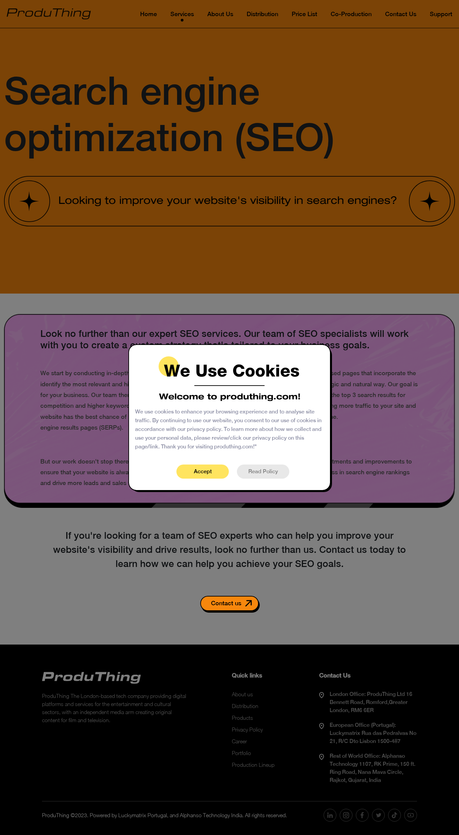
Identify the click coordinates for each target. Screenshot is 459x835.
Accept (203, 471)
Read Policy (263, 471)
